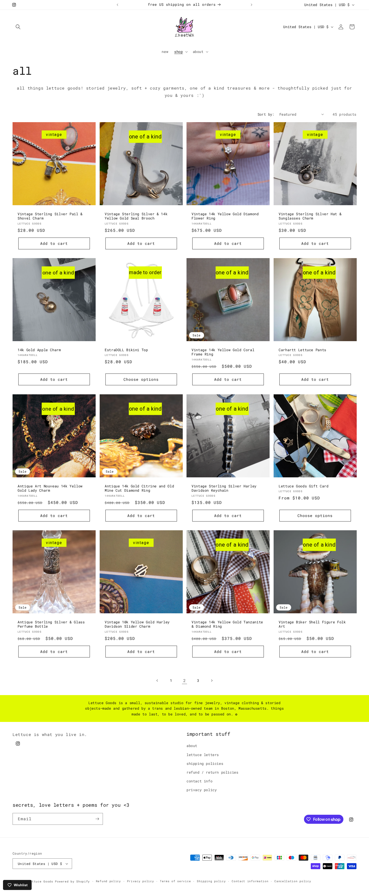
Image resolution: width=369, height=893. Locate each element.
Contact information (250, 881)
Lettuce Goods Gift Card (304, 486)
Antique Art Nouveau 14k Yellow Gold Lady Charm (50, 488)
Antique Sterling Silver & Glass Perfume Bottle (51, 624)
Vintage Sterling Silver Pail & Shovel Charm (50, 216)
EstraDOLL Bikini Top (126, 350)
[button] (18, 26)
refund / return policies (212, 772)
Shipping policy (211, 881)
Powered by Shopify (72, 881)
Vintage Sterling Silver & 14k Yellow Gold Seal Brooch (136, 216)
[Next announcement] (251, 5)
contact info (199, 781)
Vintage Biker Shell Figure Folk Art (312, 624)
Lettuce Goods (40, 881)
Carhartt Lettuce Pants (302, 350)
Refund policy (108, 881)
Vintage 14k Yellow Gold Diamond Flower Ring (225, 216)
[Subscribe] (97, 819)
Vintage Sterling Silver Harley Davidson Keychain (224, 488)
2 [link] (184, 680)
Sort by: (266, 114)
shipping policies (205, 763)
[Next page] (211, 680)
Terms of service (175, 881)
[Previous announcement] (117, 5)
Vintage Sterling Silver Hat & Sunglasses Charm (310, 216)
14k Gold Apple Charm (39, 350)
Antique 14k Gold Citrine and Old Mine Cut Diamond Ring (139, 488)
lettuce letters (203, 754)
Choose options (141, 379)
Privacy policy (140, 881)
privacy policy (202, 789)
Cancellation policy (292, 881)
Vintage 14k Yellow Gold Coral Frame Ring (223, 352)
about (192, 745)
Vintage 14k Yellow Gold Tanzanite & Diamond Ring (227, 624)
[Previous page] (157, 680)
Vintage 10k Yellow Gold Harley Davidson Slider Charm (137, 624)
